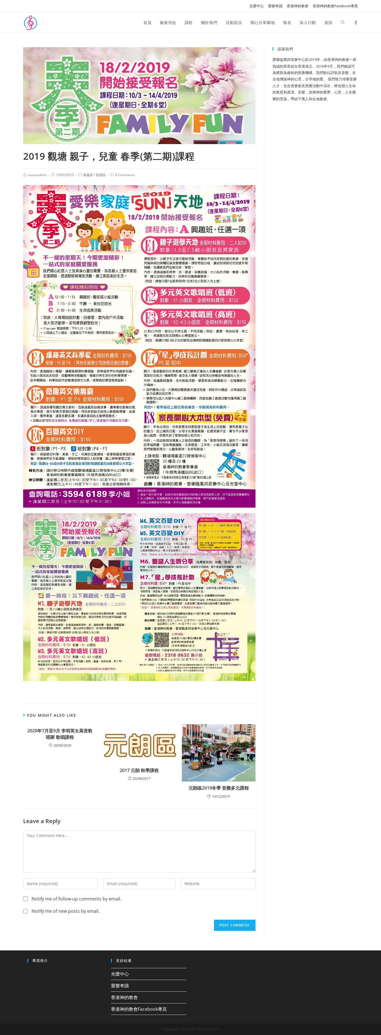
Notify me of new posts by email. (66, 911)
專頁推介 (40, 960)
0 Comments (125, 175)
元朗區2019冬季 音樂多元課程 (219, 788)
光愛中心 (256, 5)
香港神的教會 (297, 5)
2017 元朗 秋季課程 (139, 770)
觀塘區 (101, 175)
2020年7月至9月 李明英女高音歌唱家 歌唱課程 (60, 734)
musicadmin (37, 175)
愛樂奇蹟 (275, 5)
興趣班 (88, 175)
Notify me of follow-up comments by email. (76, 899)
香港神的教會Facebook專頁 (335, 5)
